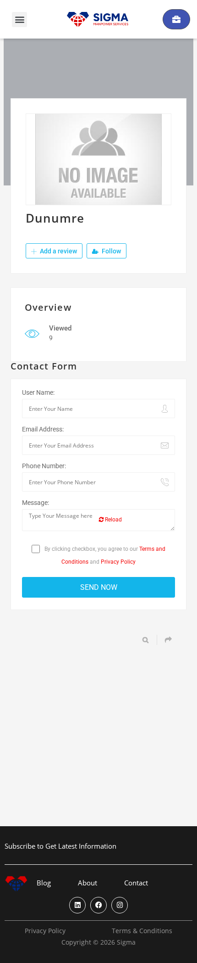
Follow (110, 251)
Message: (35, 502)
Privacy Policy (118, 562)
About (87, 882)
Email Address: (43, 429)
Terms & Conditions (142, 931)
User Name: (38, 392)
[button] (19, 19)
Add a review (57, 251)
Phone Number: (44, 466)
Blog (44, 882)
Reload (113, 519)
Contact (136, 882)
